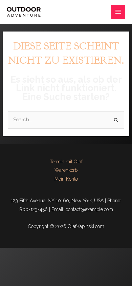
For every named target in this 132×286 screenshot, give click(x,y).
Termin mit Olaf (66, 161)
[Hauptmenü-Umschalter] (118, 12)
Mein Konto (66, 179)
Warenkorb (66, 170)
